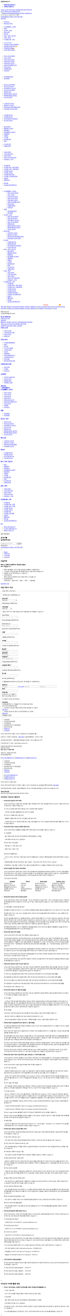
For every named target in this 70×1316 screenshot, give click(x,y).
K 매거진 (7, 371)
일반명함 (7, 78)
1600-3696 (21, 737)
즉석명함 (8, 76)
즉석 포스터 (9, 84)
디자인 (6, 351)
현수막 (6, 34)
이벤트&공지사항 (20, 9)
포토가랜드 (7, 152)
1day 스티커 (7, 58)
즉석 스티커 (9, 56)
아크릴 (3, 16)
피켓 (21, 16)
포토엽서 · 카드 (8, 159)
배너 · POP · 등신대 (10, 36)
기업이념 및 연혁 (9, 332)
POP (5, 141)
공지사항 (9, 325)
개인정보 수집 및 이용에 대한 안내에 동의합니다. (21, 707)
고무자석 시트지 (9, 103)
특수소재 (7, 32)
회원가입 (8, 11)
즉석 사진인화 (10, 157)
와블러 (6, 135)
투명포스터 (7, 92)
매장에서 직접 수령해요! (11, 44)
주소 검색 (21, 686)
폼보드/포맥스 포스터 (10, 93)
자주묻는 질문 (8, 382)
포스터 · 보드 (8, 30)
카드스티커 (9, 59)
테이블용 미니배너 (9, 132)
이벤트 (14, 325)
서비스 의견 (7, 379)
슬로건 (6, 178)
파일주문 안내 (5, 583)
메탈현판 (7, 134)
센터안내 (29, 9)
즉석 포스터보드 (9, 86)
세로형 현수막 (8, 117)
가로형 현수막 (8, 115)
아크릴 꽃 (7, 165)
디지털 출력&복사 (9, 342)
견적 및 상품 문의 (9, 377)
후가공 (6, 346)
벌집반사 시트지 (9, 105)
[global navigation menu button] (1, 188)
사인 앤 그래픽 (8, 348)
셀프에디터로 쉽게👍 (10, 46)
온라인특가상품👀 (9, 50)
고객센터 (19, 325)
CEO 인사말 (7, 331)
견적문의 (3, 325)
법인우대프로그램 (9, 361)
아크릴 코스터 (8, 171)
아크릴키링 (9, 174)
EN (19, 11)
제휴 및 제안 (8, 381)
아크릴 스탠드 (8, 172)
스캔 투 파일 (8, 350)
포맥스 (12, 16)
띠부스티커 (9, 61)
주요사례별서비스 (9, 355)
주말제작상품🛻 (9, 48)
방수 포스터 (9, 90)
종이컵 (6, 183)
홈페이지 (3, 322)
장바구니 (15, 322)
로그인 (3, 11)
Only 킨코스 (7, 334)
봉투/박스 (7, 180)
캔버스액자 (7, 155)
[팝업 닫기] (1, 549)
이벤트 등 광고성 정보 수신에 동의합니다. (18, 711)
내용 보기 (5, 709)
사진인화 (16, 16)
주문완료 (5, 715)
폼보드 (7, 16)
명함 (5, 28)
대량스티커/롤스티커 (10, 65)
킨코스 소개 (4, 9)
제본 (5, 344)
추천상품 (7, 359)
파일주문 (3, 18)
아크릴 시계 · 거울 (11, 169)
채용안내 (7, 336)
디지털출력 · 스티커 (10, 26)
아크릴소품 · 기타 (9, 39)
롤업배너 (8, 128)
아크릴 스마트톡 (11, 176)
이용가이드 (4, 318)
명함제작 (7, 353)
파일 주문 (3, 306)
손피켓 (6, 137)
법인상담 (23, 324)
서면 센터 (7, 555)
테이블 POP (7, 139)
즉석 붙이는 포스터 (10, 88)
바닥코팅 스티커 (11, 109)
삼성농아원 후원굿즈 (10, 185)
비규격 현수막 (8, 120)
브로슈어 (7, 70)
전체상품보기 (8, 42)
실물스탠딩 (7, 146)
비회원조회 (14, 11)
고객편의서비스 (9, 357)
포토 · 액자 (7, 37)
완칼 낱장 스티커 (9, 63)
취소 (10, 715)
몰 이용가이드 (8, 23)
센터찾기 (9, 322)
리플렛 (8, 68)
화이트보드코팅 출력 (12, 107)
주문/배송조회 (22, 322)
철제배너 (7, 130)
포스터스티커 (8, 97)
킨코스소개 (4, 324)
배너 (7, 126)
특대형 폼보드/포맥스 (10, 95)
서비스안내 (11, 9)
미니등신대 (7, 144)
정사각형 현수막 (11, 118)
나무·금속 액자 (8, 154)
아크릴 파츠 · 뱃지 (11, 167)
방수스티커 (7, 67)
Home (5, 552)
